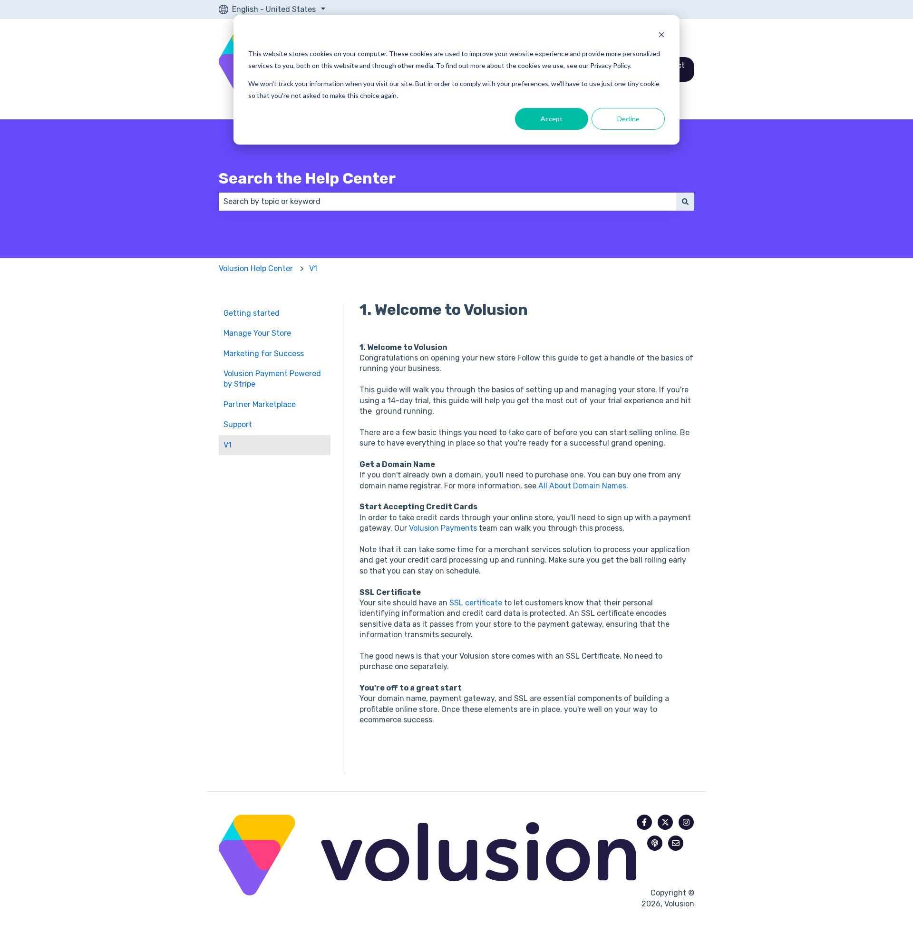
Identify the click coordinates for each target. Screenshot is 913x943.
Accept (552, 119)
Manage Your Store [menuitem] (257, 333)
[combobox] (447, 202)
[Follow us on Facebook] (644, 822)
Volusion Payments (443, 528)
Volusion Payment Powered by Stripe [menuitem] (272, 379)
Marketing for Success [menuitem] (263, 353)
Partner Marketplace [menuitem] (259, 404)
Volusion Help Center (256, 268)
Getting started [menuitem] (251, 313)
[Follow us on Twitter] (665, 822)
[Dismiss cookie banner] (661, 36)
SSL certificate (475, 602)
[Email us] (675, 843)
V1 (313, 268)
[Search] (685, 202)
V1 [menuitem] (227, 444)
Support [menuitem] (237, 424)
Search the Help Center (307, 178)
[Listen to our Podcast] (654, 843)
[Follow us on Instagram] (686, 822)
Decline (628, 119)
